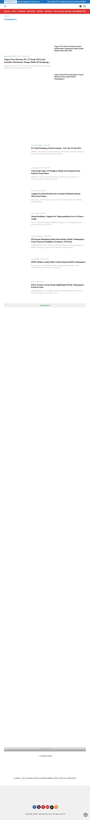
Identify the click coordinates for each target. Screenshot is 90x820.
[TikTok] (52, 807)
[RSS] (56, 807)
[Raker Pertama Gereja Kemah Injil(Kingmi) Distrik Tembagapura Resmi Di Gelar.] (16, 290)
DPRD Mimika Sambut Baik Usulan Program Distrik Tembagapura (58, 262)
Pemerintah (38, 145)
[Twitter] (39, 807)
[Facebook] (34, 807)
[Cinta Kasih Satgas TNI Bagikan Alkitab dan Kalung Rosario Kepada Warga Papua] (16, 176)
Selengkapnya (45, 305)
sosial (37, 168)
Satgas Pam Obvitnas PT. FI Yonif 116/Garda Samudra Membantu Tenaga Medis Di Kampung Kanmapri (26, 62)
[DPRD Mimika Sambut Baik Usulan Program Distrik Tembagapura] (16, 267)
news (32, 145)
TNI (18, 56)
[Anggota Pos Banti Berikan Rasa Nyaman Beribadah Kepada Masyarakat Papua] (16, 199)
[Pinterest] (43, 807)
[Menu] (5, 6)
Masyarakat (7, 56)
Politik (37, 259)
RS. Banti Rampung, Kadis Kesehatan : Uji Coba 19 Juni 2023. (56, 148)
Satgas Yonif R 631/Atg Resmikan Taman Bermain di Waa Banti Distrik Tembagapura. (69, 77)
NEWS (14, 56)
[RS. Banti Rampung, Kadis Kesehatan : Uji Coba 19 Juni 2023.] (16, 153)
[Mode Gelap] (80, 6)
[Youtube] (47, 807)
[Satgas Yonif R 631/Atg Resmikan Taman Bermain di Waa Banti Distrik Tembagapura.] (70, 63)
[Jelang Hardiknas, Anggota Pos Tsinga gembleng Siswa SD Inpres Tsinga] (16, 221)
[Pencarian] (84, 6)
